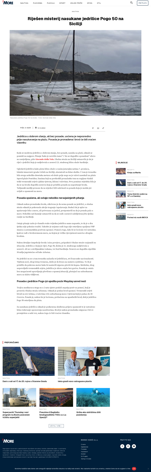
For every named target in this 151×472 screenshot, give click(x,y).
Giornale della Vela (44, 159)
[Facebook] (93, 128)
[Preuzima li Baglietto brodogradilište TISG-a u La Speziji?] (56, 397)
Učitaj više (55, 426)
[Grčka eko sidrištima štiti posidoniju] (93, 397)
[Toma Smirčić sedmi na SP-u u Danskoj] (121, 193)
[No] (148, 469)
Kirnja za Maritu (134, 172)
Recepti (130, 169)
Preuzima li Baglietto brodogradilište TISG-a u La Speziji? (52, 415)
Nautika (75, 11)
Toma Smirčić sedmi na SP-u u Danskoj (137, 195)
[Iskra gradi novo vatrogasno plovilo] (84, 361)
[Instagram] (128, 446)
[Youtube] (134, 446)
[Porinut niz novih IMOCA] (121, 216)
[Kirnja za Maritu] (121, 171)
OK (134, 468)
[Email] (98, 128)
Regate (130, 191)
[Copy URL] (103, 128)
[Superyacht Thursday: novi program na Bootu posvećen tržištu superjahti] (19, 397)
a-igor (28, 128)
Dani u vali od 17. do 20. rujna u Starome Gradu (25, 381)
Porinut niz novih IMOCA (137, 217)
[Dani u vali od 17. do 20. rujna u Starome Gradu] (29, 361)
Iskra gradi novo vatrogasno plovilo (75, 381)
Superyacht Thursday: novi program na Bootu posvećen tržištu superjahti (16, 415)
